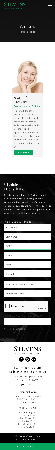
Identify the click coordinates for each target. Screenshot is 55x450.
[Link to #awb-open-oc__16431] (50, 5)
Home (22, 31)
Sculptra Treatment (21, 100)
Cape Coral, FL (27, 415)
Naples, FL (27, 421)
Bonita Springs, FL (27, 412)
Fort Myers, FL (27, 418)
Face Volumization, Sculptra (27, 106)
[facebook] (21, 359)
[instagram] (27, 359)
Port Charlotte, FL (27, 424)
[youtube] (33, 359)
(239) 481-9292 (28, 384)
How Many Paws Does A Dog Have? (23, 316)
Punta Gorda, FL (27, 427)
